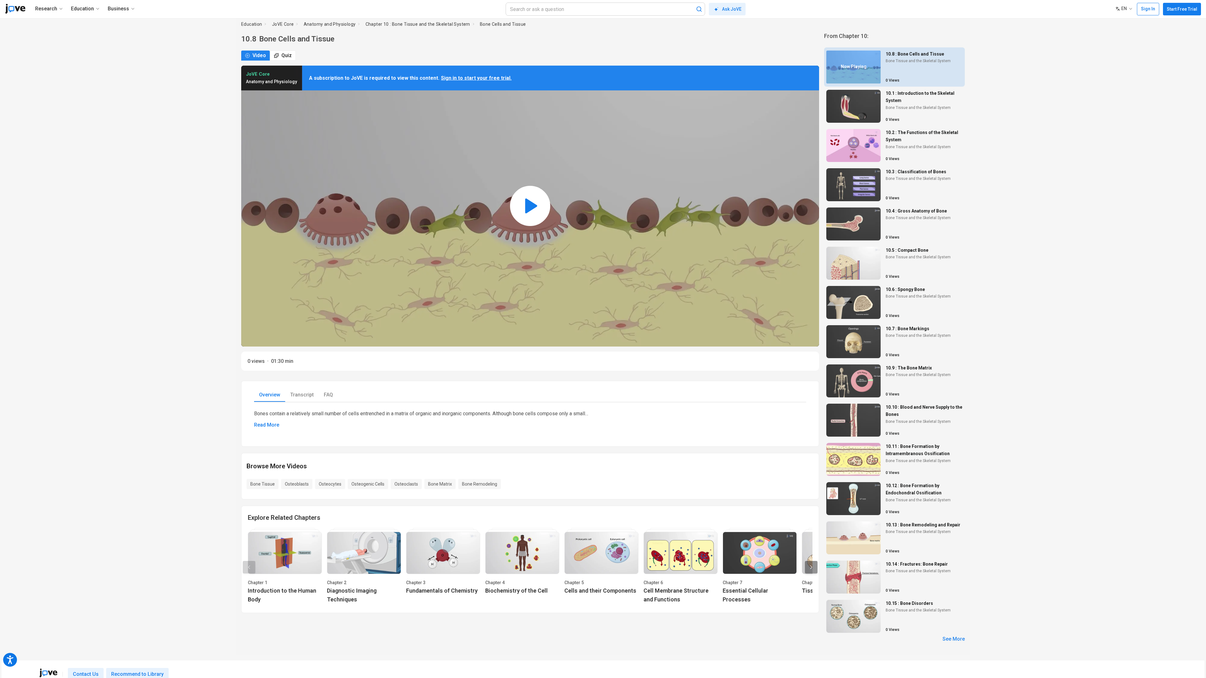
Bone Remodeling (479, 484)
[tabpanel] (530, 419)
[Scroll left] (249, 567)
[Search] (699, 9)
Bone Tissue (262, 484)
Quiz (286, 55)
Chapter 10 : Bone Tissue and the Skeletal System (418, 24)
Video (259, 55)
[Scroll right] (811, 567)
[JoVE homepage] (48, 673)
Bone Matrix (440, 484)
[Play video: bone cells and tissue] (530, 206)
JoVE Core (283, 24)
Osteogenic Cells (367, 484)
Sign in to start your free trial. (476, 78)
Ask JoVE (732, 9)
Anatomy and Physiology (330, 24)
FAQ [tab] (328, 395)
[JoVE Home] (15, 9)
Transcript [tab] (302, 395)
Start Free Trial (1182, 9)
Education (251, 24)
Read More (266, 425)
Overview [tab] (269, 395)
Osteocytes (330, 484)
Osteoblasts (297, 484)
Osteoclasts (406, 484)
